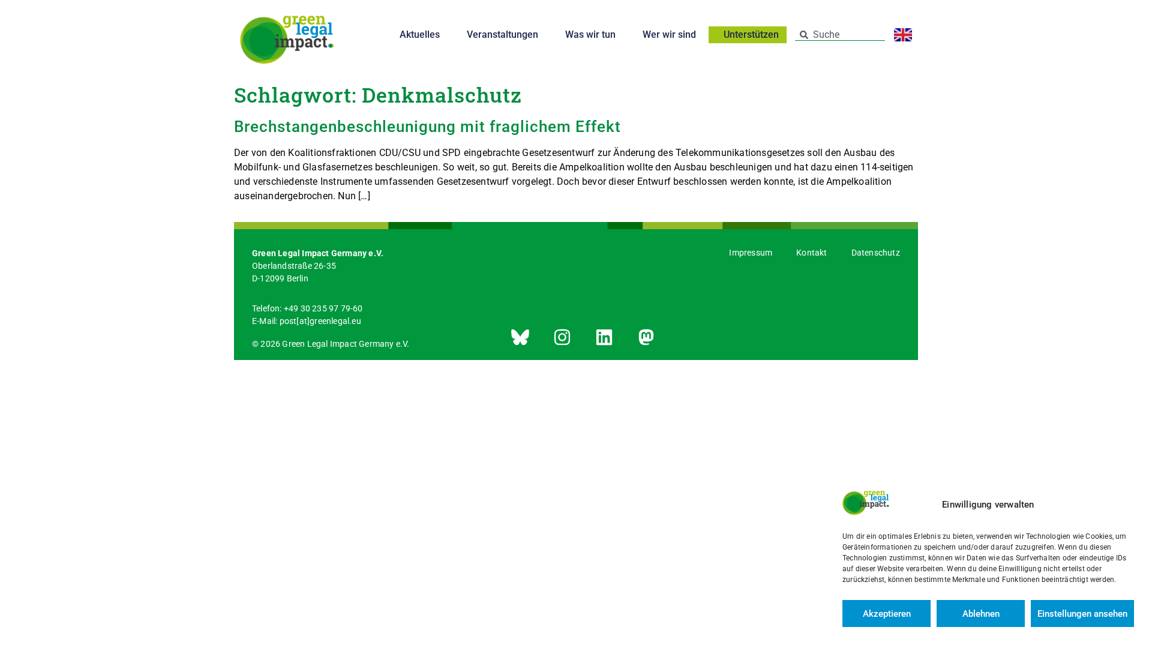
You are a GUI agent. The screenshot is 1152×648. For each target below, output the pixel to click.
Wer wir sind (669, 34)
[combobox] (840, 35)
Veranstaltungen (502, 34)
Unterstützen (751, 35)
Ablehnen (981, 613)
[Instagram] (562, 337)
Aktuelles (420, 34)
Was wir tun (590, 34)
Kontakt (811, 252)
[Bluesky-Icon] (520, 337)
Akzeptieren (887, 613)
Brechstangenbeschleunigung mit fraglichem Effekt (427, 127)
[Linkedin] (604, 337)
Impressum (750, 252)
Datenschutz (875, 252)
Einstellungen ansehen (1082, 613)
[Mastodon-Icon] (646, 337)
